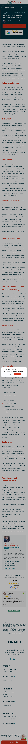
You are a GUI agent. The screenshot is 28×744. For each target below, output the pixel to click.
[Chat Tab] (14, 372)
